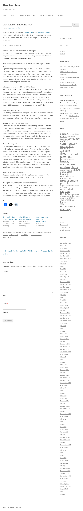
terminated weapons (67, 198)
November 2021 (65, 253)
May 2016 (63, 424)
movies (72, 170)
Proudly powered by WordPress (12, 507)
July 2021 (63, 264)
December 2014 (65, 468)
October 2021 (64, 256)
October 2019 (64, 318)
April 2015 (63, 458)
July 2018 (63, 357)
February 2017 (64, 401)
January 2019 (64, 341)
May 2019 (63, 331)
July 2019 (63, 326)
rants (77, 185)
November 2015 (65, 440)
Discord (62, 54)
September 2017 (65, 383)
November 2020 (65, 284)
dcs (61, 151)
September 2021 (65, 258)
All (19, 232)
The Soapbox (11, 5)
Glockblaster (28, 32)
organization (65, 176)
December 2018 (65, 344)
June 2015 (63, 453)
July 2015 (63, 450)
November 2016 (65, 409)
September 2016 (65, 414)
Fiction (60, 15)
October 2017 (64, 380)
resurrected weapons (66, 190)
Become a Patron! (66, 38)
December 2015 (65, 437)
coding (64, 141)
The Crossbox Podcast (27, 15)
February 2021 (64, 277)
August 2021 (64, 261)
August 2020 (64, 292)
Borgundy (74, 138)
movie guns (65, 170)
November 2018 (65, 346)
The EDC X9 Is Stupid (71, 113)
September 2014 (65, 476)
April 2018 (63, 365)
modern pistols (13, 235)
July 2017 (63, 388)
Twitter (62, 51)
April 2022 (63, 246)
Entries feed (64, 225)
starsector (66, 196)
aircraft (64, 133)
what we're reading (67, 207)
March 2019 (64, 336)
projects (64, 183)
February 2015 (64, 463)
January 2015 (64, 466)
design (66, 150)
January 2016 (64, 435)
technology (76, 196)
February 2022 (64, 248)
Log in (62, 222)
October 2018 (64, 349)
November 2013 (65, 486)
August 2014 (64, 479)
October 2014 (64, 473)
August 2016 (64, 416)
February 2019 (64, 339)
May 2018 (63, 362)
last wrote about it (45, 32)
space (77, 194)
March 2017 (64, 398)
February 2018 (64, 370)
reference (64, 187)
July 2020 (63, 295)
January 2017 (64, 403)
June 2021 (63, 266)
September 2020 (65, 290)
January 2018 (64, 372)
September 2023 (65, 243)
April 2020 (63, 302)
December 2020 (65, 282)
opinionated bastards (66, 172)
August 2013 (64, 489)
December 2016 (65, 406)
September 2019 (65, 321)
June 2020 (63, 297)
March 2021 (64, 274)
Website (5, 312)
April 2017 (63, 396)
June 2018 (63, 359)
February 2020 (64, 308)
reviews (64, 193)
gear (71, 157)
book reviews (64, 139)
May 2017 (63, 393)
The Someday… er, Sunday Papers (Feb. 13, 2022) (69, 118)
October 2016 (64, 411)
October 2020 (64, 287)
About (13, 15)
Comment (7, 271)
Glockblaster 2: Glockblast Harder (25, 218)
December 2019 (65, 313)
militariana (68, 164)
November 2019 (65, 315)
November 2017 (65, 378)
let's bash (71, 159)
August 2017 (64, 385)
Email (5, 304)
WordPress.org (65, 230)
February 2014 (64, 484)
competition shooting (44, 232)
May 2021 (63, 269)
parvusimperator (14, 28)
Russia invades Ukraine (67, 82)
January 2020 (64, 310)
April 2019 (63, 334)
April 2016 (63, 427)
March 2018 (64, 367)
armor (63, 136)
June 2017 (63, 391)
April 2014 (63, 481)
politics (71, 178)
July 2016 (63, 419)
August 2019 (64, 323)
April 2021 (63, 271)
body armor (71, 136)
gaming (65, 156)
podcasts (64, 177)
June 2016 (63, 422)
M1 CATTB (75, 100)
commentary (32, 232)
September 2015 (65, 445)
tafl (71, 196)
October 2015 (64, 442)
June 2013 (63, 491)
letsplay (64, 161)
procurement (69, 180)
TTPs (62, 204)
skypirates (72, 194)
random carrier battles (67, 185)
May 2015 (63, 455)
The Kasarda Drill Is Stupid (68, 105)
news (77, 169)
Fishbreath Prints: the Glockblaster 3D (10, 218)
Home (4, 15)
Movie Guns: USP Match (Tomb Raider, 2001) (42, 219)
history (64, 159)
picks (72, 176)
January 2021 (64, 279)
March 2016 (64, 429)
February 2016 (64, 432)
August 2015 (64, 447)
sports (62, 196)
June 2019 (63, 328)
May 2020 (63, 300)
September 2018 (65, 352)
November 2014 (65, 471)
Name (5, 295)
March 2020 (64, 305)
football (75, 154)
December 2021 (65, 251)
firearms (5, 235)
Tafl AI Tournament (46, 15)
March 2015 (64, 460)
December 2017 (65, 375)
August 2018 (64, 354)
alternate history (74, 134)
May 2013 (63, 494)
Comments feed (65, 227)
